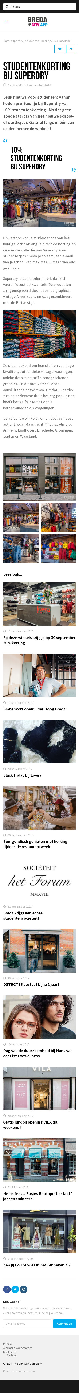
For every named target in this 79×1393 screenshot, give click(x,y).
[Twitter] (15, 1289)
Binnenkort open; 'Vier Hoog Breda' (35, 709)
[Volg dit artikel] (59, 49)
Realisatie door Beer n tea (19, 1371)
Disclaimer (9, 1352)
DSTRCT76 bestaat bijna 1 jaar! (31, 984)
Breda (10, 1355)
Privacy (7, 1343)
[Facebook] (7, 1289)
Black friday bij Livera (22, 775)
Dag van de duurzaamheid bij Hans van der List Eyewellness (38, 1053)
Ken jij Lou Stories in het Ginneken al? (36, 1265)
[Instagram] (23, 1289)
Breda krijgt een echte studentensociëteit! (23, 915)
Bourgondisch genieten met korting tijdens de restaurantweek (35, 844)
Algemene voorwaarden (17, 1348)
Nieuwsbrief (12, 1301)
